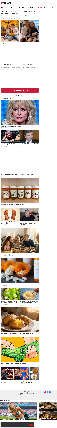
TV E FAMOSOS (10, 7)
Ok (31, 425)
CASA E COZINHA (31, 7)
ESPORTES (24, 7)
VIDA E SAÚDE (17, 7)
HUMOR (45, 7)
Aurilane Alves (18, 18)
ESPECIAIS (51, 7)
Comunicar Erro (19, 95)
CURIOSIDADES (39, 7)
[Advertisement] (20, 54)
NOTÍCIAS (3, 7)
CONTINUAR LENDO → (20, 90)
